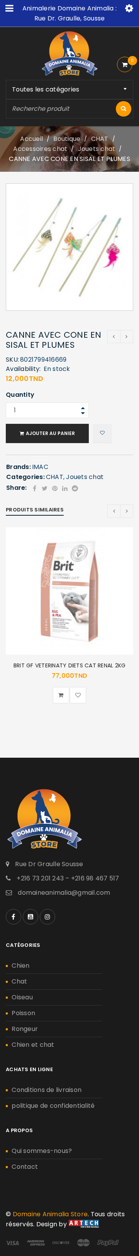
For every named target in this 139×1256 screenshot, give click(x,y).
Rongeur (25, 1028)
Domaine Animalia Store (50, 1214)
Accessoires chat (40, 148)
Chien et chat (33, 1044)
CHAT (99, 138)
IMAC (40, 466)
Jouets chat (96, 148)
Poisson (23, 1013)
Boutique (66, 138)
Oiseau (22, 997)
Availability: (23, 369)
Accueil (31, 138)
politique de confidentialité (53, 1105)
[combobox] (69, 89)
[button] (61, 695)
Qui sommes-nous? (42, 1150)
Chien (20, 965)
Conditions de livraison (46, 1089)
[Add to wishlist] (102, 433)
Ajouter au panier (50, 433)
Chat (19, 981)
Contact (25, 1166)
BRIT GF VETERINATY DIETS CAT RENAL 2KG (70, 665)
